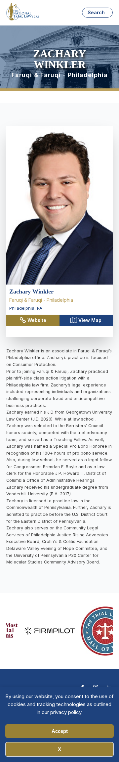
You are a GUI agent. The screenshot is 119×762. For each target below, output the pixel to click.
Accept (60, 731)
